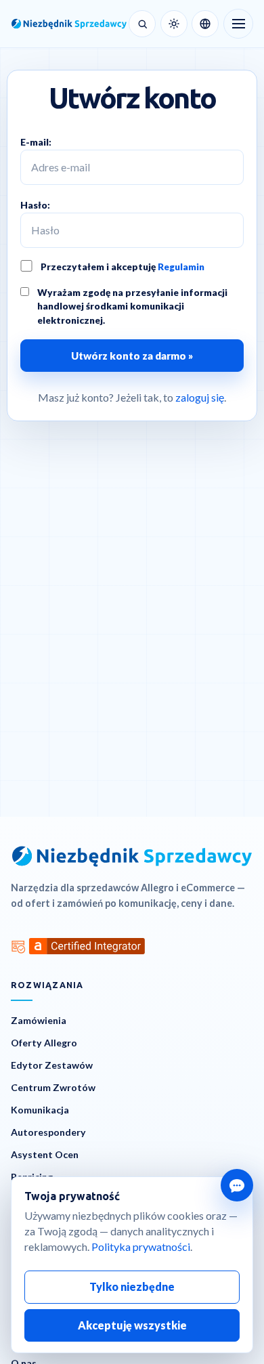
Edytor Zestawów (52, 1065)
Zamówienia (38, 1020)
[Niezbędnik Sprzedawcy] (67, 24)
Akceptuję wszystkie (132, 1325)
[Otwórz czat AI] (237, 1185)
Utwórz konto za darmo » (132, 355)
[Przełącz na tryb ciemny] (174, 23)
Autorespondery (48, 1132)
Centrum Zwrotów (53, 1087)
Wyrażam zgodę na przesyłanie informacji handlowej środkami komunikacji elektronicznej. (132, 306)
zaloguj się (199, 397)
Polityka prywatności (140, 1246)
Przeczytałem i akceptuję (122, 266)
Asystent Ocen (45, 1154)
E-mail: (35, 142)
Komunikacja (40, 1109)
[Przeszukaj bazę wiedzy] (142, 23)
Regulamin (181, 266)
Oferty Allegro (44, 1042)
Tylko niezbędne (132, 1286)
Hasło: (35, 205)
